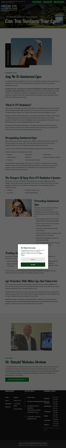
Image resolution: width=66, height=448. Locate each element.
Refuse (33, 259)
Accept (33, 264)
